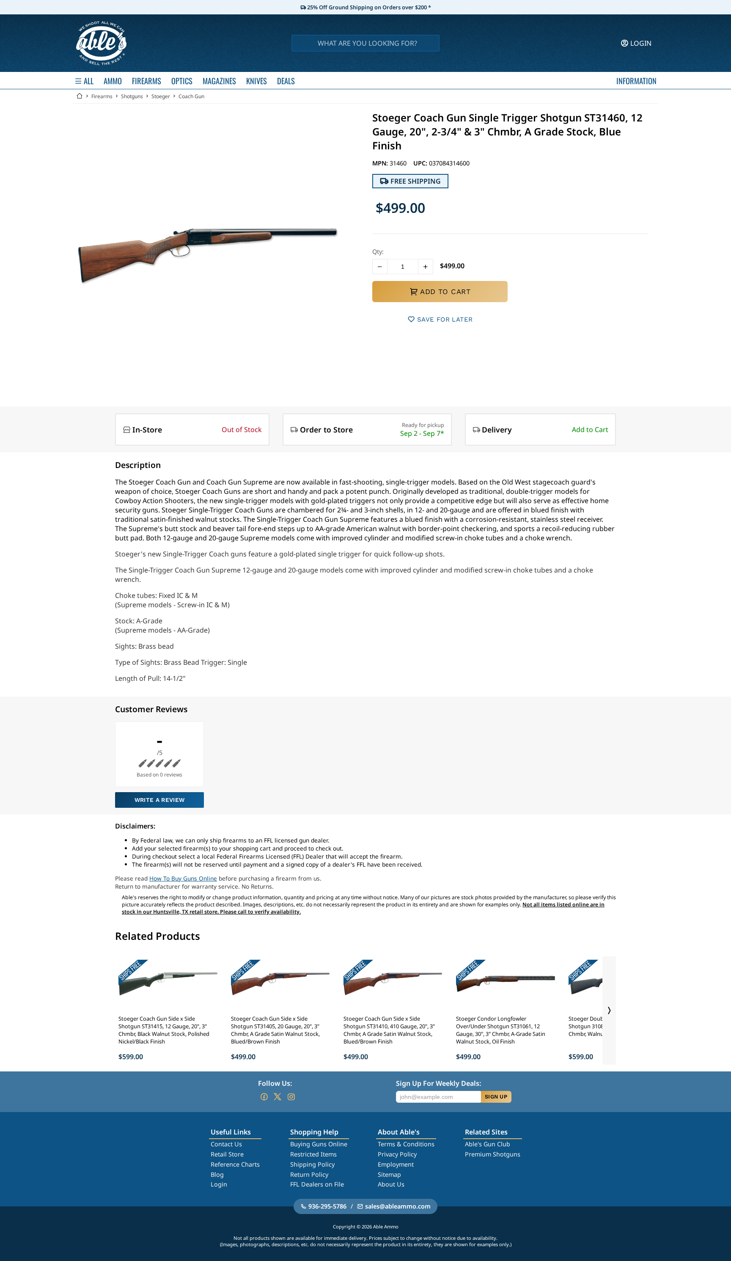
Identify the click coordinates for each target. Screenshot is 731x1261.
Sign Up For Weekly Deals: (438, 1083)
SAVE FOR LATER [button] (445, 319)
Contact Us (226, 1144)
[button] (379, 266)
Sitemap (389, 1174)
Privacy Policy (397, 1154)
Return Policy (309, 1174)
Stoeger (160, 96)
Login (219, 1184)
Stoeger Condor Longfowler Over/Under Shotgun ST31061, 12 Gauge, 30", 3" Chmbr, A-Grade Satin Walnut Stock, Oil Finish (500, 1030)
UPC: (421, 163)
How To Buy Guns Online (183, 878)
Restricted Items (313, 1154)
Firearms (102, 96)
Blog (217, 1174)
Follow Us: (275, 1083)
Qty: (378, 252)
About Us (391, 1184)
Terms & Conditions (406, 1144)
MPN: (381, 163)
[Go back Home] (79, 96)
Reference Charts (235, 1164)
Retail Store (227, 1154)
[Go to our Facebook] (264, 1096)
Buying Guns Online (318, 1144)
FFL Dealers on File (317, 1184)
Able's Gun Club (487, 1144)
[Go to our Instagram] (291, 1096)
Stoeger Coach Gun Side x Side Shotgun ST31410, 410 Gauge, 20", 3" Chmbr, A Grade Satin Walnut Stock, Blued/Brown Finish (389, 1030)
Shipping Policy (312, 1164)
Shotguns (132, 96)
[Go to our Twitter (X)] (277, 1096)
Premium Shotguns (492, 1154)
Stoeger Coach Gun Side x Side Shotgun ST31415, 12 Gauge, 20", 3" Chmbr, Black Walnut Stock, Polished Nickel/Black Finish (163, 1030)
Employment (396, 1164)
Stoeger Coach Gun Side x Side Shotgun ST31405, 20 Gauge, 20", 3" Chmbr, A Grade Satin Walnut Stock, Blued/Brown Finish (275, 1030)
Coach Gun (191, 96)
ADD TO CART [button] (445, 291)
